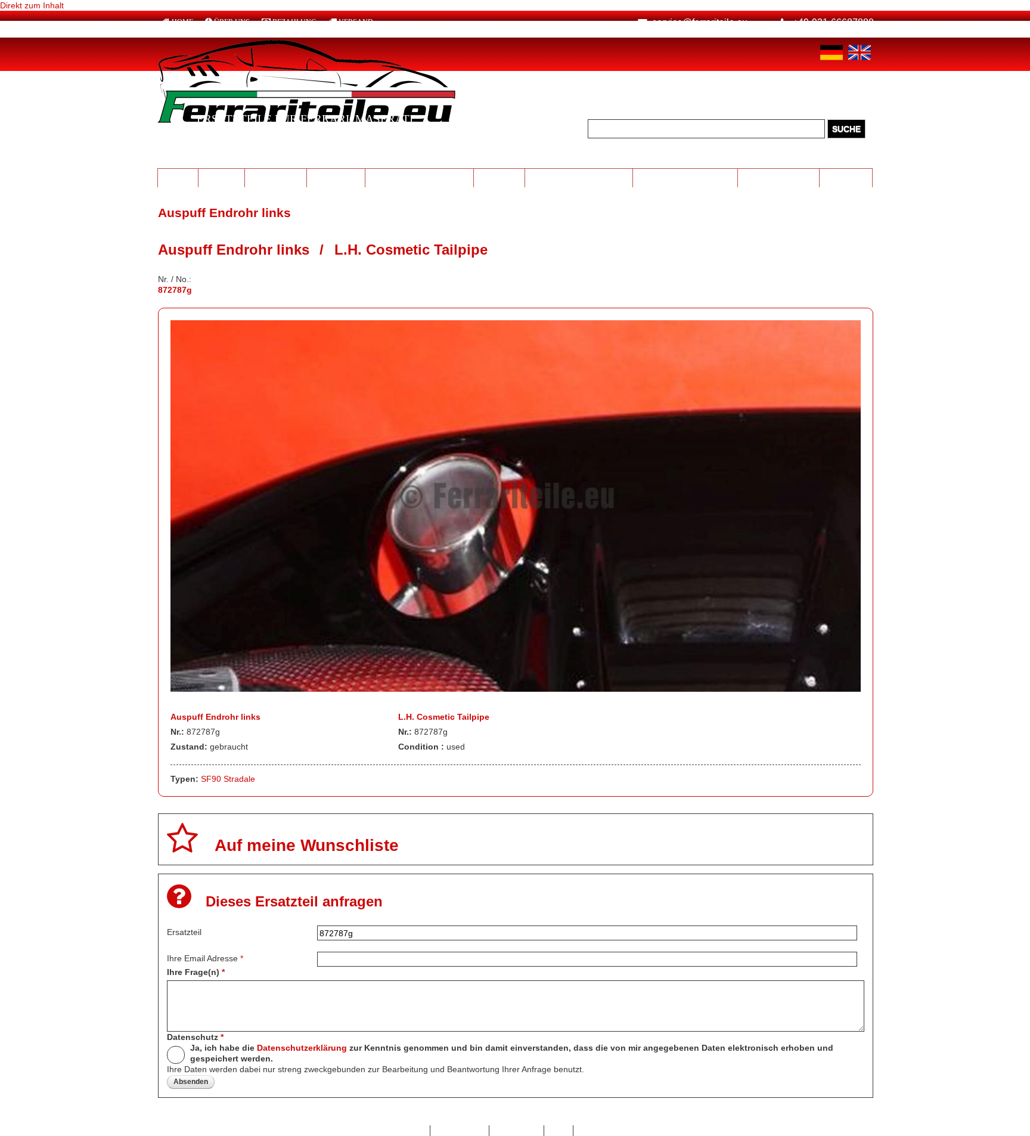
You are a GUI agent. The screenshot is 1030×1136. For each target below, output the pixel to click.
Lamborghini (275, 177)
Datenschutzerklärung (302, 1048)
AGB (558, 1130)
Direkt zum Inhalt (32, 5)
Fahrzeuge (846, 177)
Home (182, 22)
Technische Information (578, 177)
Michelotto (336, 177)
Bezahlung (294, 22)
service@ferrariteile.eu (699, 22)
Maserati (221, 177)
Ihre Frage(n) (196, 972)
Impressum (516, 1130)
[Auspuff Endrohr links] (515, 689)
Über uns (232, 22)
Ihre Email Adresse (205, 958)
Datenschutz (195, 1037)
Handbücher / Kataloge (685, 177)
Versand (356, 22)
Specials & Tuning (778, 177)
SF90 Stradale (228, 779)
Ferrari (177, 177)
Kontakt (409, 1130)
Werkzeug (498, 177)
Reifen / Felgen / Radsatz (419, 177)
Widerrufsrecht (607, 1130)
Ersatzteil (184, 932)
